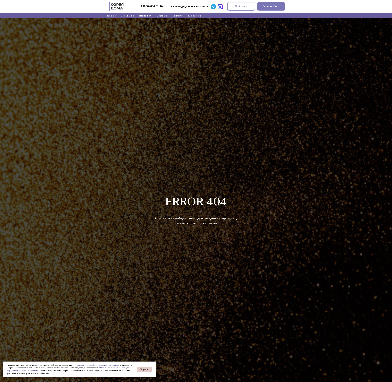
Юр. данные (194, 16)
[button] (241, 6)
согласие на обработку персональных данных (98, 365)
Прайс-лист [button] (145, 16)
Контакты (177, 16)
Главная (111, 16)
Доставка (162, 16)
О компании (127, 16)
